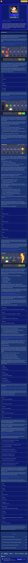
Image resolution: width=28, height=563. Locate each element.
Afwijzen (24, 559)
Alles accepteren (19, 559)
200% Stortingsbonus (24, 1)
